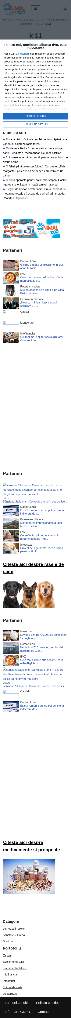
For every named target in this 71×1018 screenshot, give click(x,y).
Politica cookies (47, 1003)
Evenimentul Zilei (13, 961)
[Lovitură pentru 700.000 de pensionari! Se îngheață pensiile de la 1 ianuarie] (11, 636)
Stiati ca (8, 941)
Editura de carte (12, 987)
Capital (7, 955)
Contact (43, 1012)
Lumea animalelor (14, 928)
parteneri (23, 53)
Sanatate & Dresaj (14, 935)
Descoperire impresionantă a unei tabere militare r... (41, 524)
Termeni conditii (16, 1003)
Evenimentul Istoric (15, 968)
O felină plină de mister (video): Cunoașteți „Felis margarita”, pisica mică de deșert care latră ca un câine (34, 171)
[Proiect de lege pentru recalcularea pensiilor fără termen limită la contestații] (11, 549)
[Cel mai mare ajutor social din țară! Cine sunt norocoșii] (11, 338)
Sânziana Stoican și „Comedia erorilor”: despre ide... (35, 501)
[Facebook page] (31, 237)
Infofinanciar (10, 974)
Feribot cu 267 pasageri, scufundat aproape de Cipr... (41, 649)
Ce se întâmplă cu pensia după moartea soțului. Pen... (39, 537)
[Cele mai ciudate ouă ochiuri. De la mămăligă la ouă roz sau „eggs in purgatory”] (11, 278)
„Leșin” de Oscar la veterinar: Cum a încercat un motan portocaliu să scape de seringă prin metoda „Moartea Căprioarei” (34, 193)
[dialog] (35, 86)
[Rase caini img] (29, 606)
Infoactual (9, 980)
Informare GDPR (17, 1012)
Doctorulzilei (10, 993)
